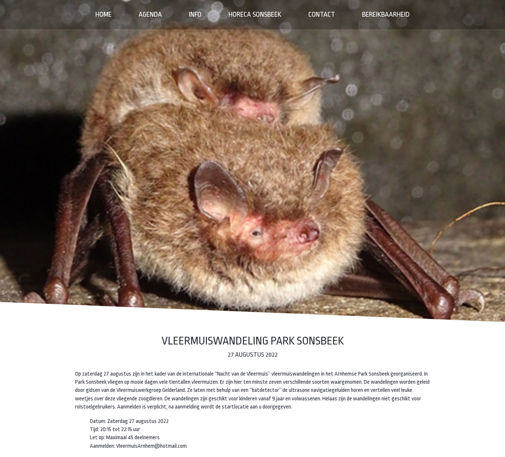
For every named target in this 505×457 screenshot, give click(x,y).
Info (195, 14)
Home (103, 14)
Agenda (150, 14)
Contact (321, 14)
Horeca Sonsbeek (254, 14)
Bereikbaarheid (386, 14)
